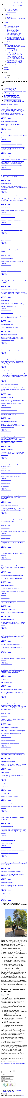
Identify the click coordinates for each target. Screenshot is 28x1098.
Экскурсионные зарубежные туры (15, 37)
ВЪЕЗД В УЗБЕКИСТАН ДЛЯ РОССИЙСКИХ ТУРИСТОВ (14, 54)
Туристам (6, 44)
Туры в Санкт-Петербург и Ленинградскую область (13, 29)
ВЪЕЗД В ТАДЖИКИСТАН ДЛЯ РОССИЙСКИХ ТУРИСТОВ (15, 59)
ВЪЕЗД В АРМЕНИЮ (12, 49)
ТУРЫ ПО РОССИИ (12, 31)
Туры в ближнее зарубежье (13, 34)
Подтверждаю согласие (11, 1091)
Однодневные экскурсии (13, 26)
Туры (5, 25)
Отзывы (6, 22)
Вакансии (9, 17)
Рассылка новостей (11, 12)
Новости (6, 67)
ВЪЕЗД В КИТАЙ (11, 64)
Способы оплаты (11, 48)
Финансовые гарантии (12, 15)
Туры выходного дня (12, 27)
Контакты (6, 69)
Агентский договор (12, 9)
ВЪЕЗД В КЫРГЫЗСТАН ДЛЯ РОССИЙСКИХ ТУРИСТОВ (15, 62)
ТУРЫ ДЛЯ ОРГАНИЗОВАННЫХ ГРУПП (15, 101)
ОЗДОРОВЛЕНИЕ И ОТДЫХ (14, 33)
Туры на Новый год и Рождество (15, 35)
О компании (7, 14)
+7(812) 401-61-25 (8, 3)
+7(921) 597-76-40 (8, 4)
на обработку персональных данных (11, 1091)
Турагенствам (7, 7)
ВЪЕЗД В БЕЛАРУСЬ (12, 50)
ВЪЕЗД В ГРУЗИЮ (12, 52)
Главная (3, 77)
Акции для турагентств (13, 10)
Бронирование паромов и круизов (15, 38)
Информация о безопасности (14, 45)
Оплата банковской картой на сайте (16, 46)
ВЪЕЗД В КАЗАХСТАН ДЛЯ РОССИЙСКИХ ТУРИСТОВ (14, 56)
